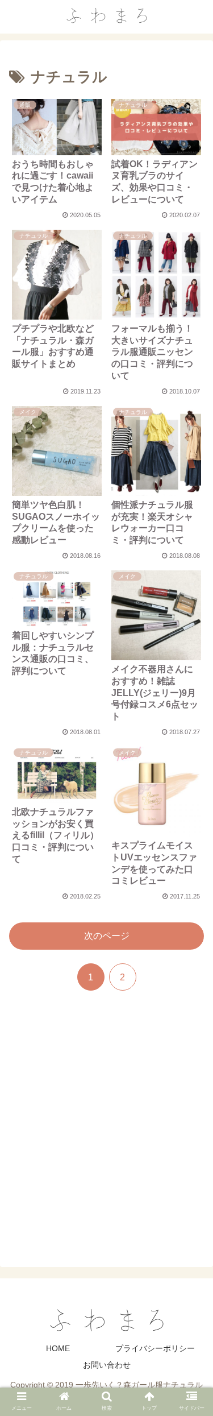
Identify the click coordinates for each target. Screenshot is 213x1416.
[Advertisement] (106, 1129)
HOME (58, 1348)
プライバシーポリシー (155, 1348)
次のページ (107, 936)
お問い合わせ (107, 1364)
